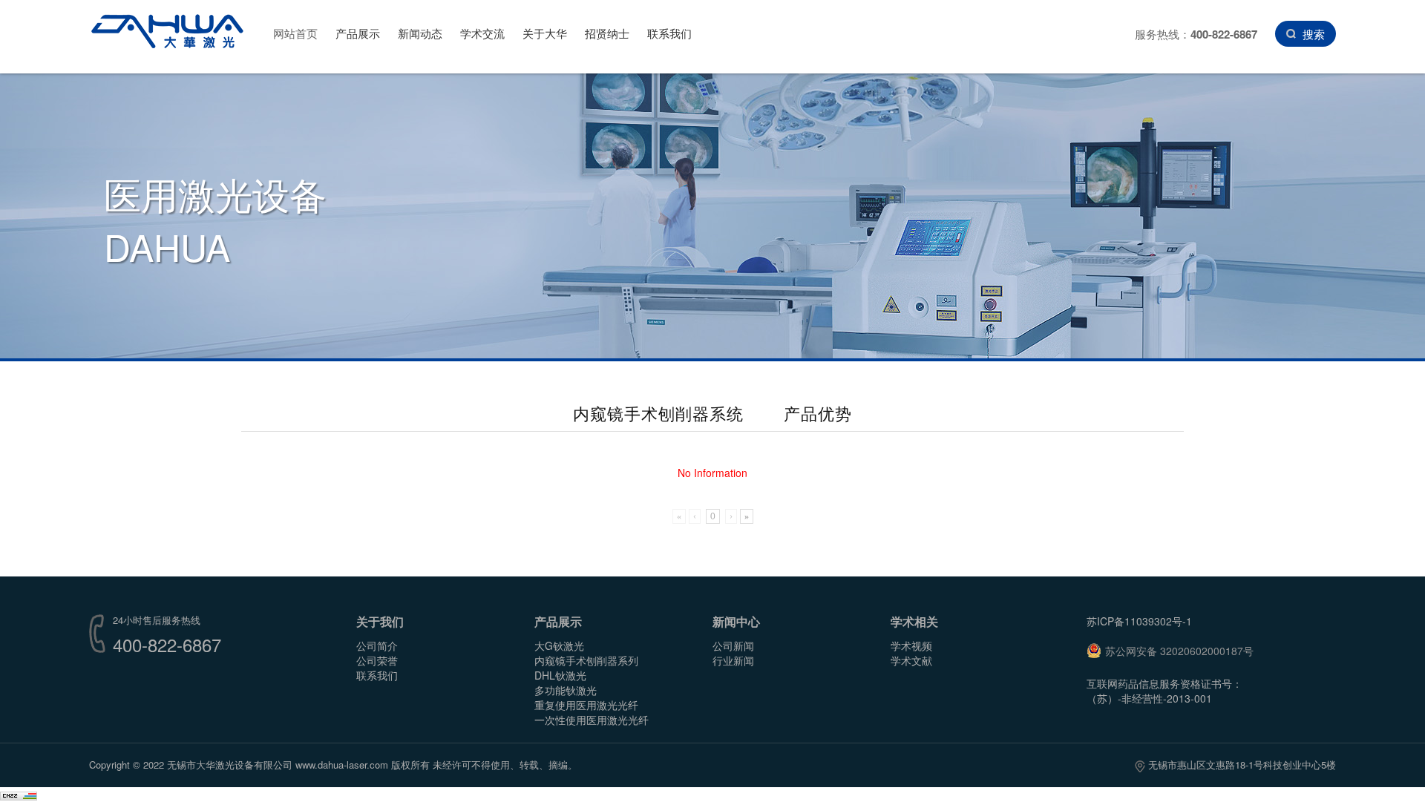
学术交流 (482, 33)
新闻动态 (420, 33)
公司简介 (377, 645)
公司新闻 (733, 645)
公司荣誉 (377, 660)
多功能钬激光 (565, 690)
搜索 (1314, 34)
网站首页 (295, 33)
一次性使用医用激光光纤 (591, 719)
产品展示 (357, 33)
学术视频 (911, 645)
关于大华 (544, 33)
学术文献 (911, 660)
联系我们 (669, 33)
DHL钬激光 (560, 675)
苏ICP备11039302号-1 (1139, 621)
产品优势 (818, 412)
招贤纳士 (607, 33)
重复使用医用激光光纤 (586, 704)
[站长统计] (18, 794)
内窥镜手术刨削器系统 (658, 412)
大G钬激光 (559, 645)
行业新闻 (733, 660)
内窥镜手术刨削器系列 (586, 660)
